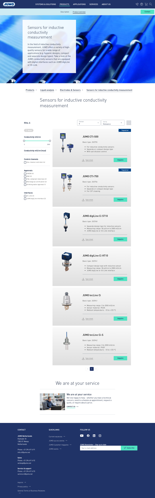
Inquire (120, 160)
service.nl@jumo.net (25, 474)
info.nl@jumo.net (24, 452)
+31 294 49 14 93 (29, 471)
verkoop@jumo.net (24, 463)
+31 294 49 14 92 (29, 460)
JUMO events (53, 449)
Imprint (20, 482)
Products (30, 89)
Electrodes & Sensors (70, 89)
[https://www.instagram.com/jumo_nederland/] (100, 436)
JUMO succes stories (56, 440)
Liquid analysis (47, 89)
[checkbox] (25, 162)
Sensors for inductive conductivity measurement (109, 89)
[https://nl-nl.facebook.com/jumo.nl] (88, 436)
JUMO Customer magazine (58, 445)
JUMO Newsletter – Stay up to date (93, 444)
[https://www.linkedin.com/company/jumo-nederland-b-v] (94, 436)
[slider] (24, 141)
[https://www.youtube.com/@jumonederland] (82, 436)
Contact (147, 12)
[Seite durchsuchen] (150, 4)
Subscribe (130, 448)
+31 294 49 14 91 (29, 449)
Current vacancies (55, 436)
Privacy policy (23, 486)
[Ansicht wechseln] (128, 122)
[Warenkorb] (146, 4)
